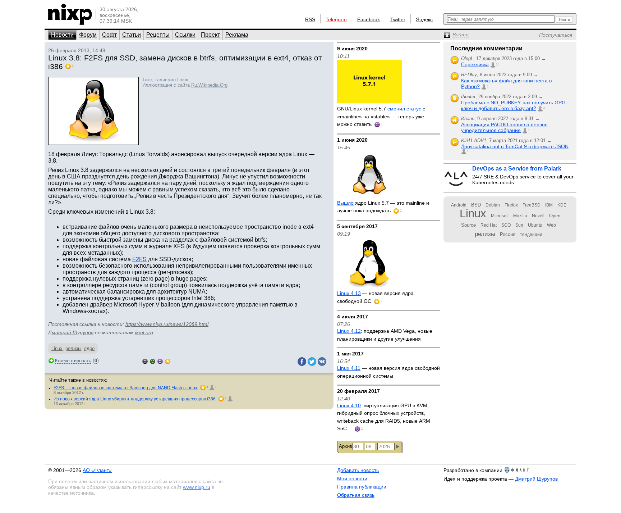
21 (497, 64)
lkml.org (144, 332)
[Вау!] (167, 360)
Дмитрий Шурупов (70, 332)
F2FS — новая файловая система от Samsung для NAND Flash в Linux (126, 387)
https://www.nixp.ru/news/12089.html (166, 324)
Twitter (397, 19)
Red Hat (488, 225)
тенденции (531, 234)
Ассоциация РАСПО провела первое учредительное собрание (504, 127)
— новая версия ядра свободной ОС (375, 297)
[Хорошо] (160, 360)
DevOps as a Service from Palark (516, 168)
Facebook (368, 19)
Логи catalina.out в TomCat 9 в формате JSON (515, 146)
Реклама (236, 35)
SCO (506, 225)
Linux (57, 348)
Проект (210, 35)
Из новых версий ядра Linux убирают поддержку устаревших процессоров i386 (135, 398)
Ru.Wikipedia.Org (209, 85)
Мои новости (352, 478)
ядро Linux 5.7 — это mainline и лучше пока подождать (383, 207)
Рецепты (158, 35)
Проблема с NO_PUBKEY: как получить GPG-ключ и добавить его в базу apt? (514, 105)
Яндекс (424, 19)
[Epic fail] (145, 360)
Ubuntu (535, 225)
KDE (561, 205)
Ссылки (185, 35)
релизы (73, 348)
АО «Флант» (97, 470)
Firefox (511, 205)
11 (234, 398)
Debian (493, 205)
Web (551, 225)
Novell (538, 216)
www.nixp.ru (196, 487)
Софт (109, 35)
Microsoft (500, 216)
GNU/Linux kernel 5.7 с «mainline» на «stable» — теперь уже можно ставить (381, 116)
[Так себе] (152, 360)
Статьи (131, 35)
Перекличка (475, 64)
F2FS (139, 259)
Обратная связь (355, 495)
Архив (345, 446)
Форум (88, 35)
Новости (62, 35)
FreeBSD (531, 205)
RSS (310, 19)
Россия (507, 234)
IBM (549, 205)
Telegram (336, 19)
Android (458, 205)
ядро (89, 348)
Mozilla (520, 216)
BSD (476, 205)
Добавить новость (358, 470)
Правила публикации (361, 487)
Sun (519, 225)
